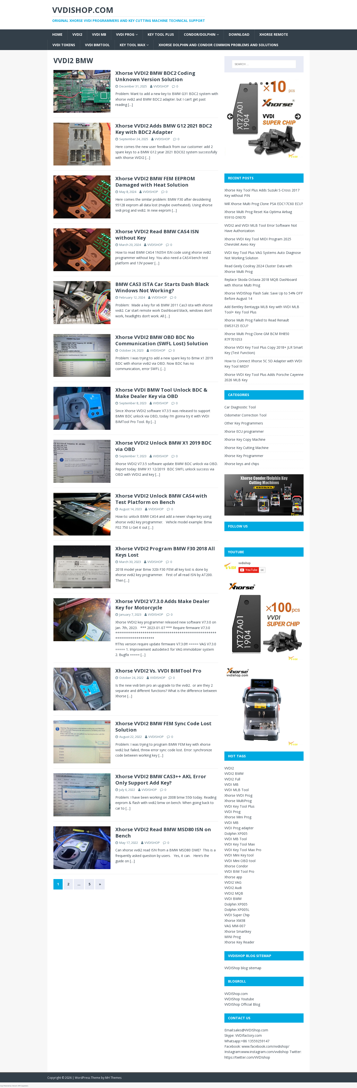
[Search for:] (264, 64)
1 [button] (250, 83)
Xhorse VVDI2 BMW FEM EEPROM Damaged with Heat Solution (155, 181)
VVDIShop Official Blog (242, 1004)
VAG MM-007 (234, 926)
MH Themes (113, 1078)
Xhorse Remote (273, 34)
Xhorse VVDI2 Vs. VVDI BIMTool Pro (158, 670)
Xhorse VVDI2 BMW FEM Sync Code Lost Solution (163, 726)
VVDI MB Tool (235, 839)
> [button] (297, 117)
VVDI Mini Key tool (239, 855)
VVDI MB (99, 34)
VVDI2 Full (232, 779)
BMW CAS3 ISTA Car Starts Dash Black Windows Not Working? (162, 287)
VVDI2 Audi (233, 887)
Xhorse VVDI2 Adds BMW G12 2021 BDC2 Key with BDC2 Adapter (163, 128)
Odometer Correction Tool (245, 415)
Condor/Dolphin (199, 34)
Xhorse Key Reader (239, 942)
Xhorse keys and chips (241, 463)
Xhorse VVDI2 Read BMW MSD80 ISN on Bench (163, 832)
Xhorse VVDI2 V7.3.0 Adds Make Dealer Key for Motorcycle (162, 604)
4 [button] (267, 83)
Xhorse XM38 (234, 920)
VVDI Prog (125, 34)
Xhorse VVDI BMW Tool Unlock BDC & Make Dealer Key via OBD (161, 393)
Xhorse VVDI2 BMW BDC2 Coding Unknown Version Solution (155, 76)
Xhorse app (233, 877)
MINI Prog (232, 936)
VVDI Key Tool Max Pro (242, 849)
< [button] (230, 117)
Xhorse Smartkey (237, 931)
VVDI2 (77, 34)
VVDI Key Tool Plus (239, 806)
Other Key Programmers (243, 423)
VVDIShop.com (236, 993)
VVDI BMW (233, 898)
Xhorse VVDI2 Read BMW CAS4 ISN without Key (157, 234)
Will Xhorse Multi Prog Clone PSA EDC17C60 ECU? (263, 203)
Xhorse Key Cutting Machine (246, 447)
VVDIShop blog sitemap (242, 968)
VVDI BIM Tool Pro (239, 871)
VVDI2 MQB (233, 893)
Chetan (14, 1086)
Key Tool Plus (161, 34)
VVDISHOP (161, 86)
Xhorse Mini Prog (237, 817)
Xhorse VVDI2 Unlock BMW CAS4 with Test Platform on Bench (161, 498)
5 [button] (272, 83)
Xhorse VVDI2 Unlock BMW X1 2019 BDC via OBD (163, 446)
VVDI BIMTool (97, 45)
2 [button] (256, 83)
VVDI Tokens (63, 45)
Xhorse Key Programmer (243, 455)
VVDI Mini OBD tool (239, 860)
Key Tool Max (132, 45)
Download (239, 34)
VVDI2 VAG (232, 882)
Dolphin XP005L (236, 909)
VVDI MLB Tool (236, 789)
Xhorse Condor (236, 866)
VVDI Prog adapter (239, 828)
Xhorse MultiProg (238, 800)
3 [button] (261, 83)
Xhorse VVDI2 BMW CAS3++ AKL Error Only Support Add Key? (160, 779)
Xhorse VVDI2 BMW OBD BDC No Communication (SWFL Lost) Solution (161, 340)
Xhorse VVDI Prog (238, 795)
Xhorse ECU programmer (244, 431)
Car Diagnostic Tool (240, 407)
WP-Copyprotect (23, 1086)
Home (57, 34)
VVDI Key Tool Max (239, 844)
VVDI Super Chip (237, 915)
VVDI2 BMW (234, 773)
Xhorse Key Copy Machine (244, 439)
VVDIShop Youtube (239, 999)
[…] (130, 104)
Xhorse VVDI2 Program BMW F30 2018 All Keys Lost (165, 551)
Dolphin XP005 (235, 833)
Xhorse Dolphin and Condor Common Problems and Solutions (218, 45)
